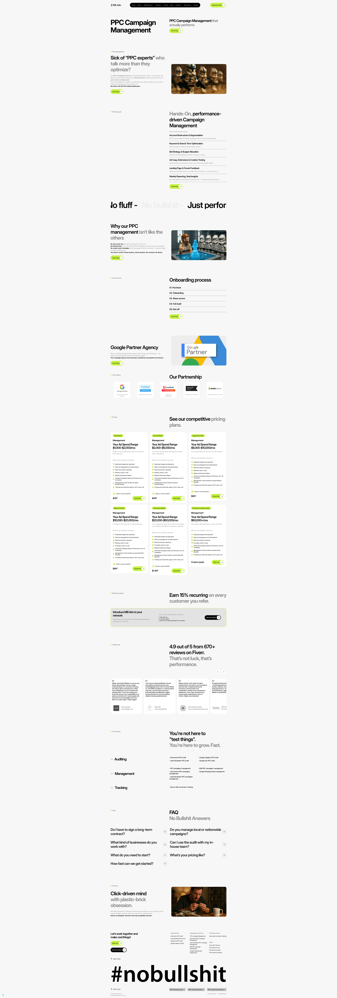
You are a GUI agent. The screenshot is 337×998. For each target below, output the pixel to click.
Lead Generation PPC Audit (178, 938)
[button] (139, 5)
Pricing (166, 5)
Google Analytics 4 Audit (177, 943)
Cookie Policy (222, 993)
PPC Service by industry (215, 952)
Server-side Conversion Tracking (217, 936)
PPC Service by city (214, 947)
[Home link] (116, 5)
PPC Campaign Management (197, 936)
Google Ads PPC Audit (177, 941)
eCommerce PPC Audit (177, 936)
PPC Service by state (214, 950)
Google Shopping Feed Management (196, 951)
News (172, 5)
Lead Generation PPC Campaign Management (198, 943)
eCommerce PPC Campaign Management (197, 939)
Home (133, 5)
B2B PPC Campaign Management (195, 947)
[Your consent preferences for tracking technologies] (3, 995)
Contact (196, 5)
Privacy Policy (212, 993)
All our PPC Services (214, 945)
